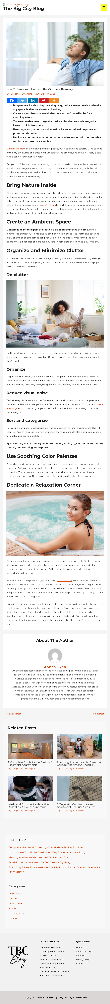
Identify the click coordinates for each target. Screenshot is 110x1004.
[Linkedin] (33, 100)
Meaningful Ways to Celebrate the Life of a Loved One (38, 857)
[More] (54, 100)
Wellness (14, 918)
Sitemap (80, 963)
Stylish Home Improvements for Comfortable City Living (39, 862)
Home (12, 908)
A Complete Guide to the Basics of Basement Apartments (30, 764)
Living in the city (15, 148)
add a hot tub (64, 580)
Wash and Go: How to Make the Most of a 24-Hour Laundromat (28, 806)
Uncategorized (17, 913)
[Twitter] (22, 100)
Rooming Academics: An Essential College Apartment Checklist (79, 764)
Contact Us (81, 955)
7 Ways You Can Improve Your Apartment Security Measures (76, 806)
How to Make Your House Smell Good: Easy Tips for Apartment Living (47, 852)
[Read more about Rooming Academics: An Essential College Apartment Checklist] (79, 746)
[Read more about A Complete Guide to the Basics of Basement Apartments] (30, 746)
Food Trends (16, 903)
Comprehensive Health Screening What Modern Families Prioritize (46, 847)
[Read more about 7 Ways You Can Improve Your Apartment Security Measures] (79, 788)
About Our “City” (84, 951)
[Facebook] (12, 100)
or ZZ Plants (49, 205)
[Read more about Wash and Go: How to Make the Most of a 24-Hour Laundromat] (30, 788)
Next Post (100, 713)
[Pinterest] (44, 100)
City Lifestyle (13, 93)
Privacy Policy (82, 959)
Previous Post (12, 713)
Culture (13, 898)
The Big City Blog (23, 8)
